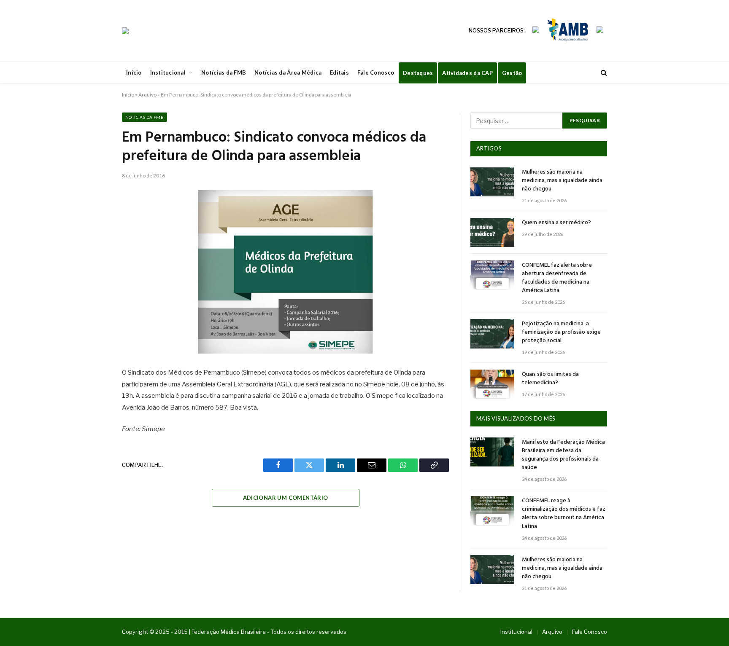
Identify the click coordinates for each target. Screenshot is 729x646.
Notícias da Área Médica (287, 72)
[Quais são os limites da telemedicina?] (492, 384)
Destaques (418, 73)
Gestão (512, 73)
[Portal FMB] (125, 30)
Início (134, 72)
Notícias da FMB (223, 72)
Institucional (168, 72)
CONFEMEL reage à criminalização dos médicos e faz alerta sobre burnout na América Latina (563, 514)
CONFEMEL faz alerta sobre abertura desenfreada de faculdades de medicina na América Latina (557, 278)
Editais (339, 72)
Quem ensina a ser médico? (556, 223)
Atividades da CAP (467, 73)
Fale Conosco (375, 72)
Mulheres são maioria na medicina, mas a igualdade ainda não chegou (562, 180)
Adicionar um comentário (285, 497)
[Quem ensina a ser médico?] (492, 232)
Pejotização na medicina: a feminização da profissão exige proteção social (561, 332)
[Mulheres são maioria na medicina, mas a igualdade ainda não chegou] (492, 181)
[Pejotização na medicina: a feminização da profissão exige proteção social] (492, 333)
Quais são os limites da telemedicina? (550, 378)
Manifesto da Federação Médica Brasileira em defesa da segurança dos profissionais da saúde (563, 455)
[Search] (603, 72)
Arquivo (147, 94)
